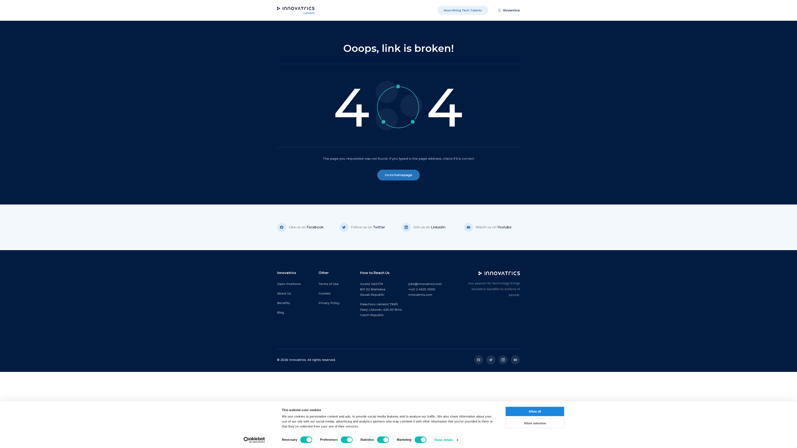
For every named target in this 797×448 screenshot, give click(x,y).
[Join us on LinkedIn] (503, 359)
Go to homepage (398, 175)
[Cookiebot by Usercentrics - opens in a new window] (254, 440)
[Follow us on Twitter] (490, 359)
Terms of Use (329, 284)
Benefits (283, 303)
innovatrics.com (420, 295)
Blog (280, 312)
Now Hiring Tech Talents (463, 10)
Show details (443, 440)
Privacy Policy (329, 303)
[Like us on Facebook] (478, 359)
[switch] (347, 439)
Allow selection (535, 423)
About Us (284, 293)
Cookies (325, 293)
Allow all (535, 411)
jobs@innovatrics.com (425, 284)
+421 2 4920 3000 (421, 289)
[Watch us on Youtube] (515, 359)
